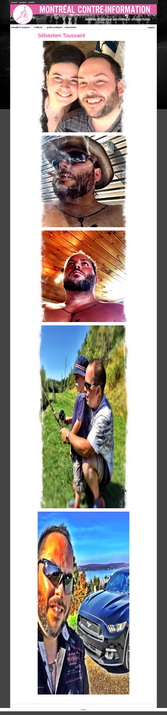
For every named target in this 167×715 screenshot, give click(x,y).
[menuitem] (151, 27)
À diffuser (38, 27)
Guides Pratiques (54, 27)
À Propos (23, 2)
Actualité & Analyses (20, 27)
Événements (70, 27)
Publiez (31, 2)
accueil (14, 2)
